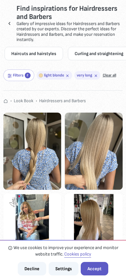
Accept (94, 269)
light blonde (54, 75)
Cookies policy (77, 254)
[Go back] (9, 23)
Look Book (23, 101)
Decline (31, 269)
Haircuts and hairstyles (33, 54)
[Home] (5, 101)
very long (84, 75)
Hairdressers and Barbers (62, 101)
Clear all (109, 75)
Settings (63, 269)
